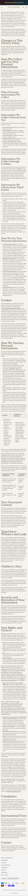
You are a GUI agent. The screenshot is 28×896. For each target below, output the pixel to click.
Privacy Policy (4, 872)
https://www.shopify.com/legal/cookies (11, 308)
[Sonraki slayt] (26, 2)
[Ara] (23, 7)
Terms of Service (4, 875)
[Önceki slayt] (1, 2)
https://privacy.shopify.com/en (14, 791)
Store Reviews (4, 867)
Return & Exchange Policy (7, 857)
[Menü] (1, 7)
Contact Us (3, 870)
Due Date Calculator (5, 865)
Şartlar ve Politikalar (14, 893)
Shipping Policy (4, 860)
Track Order (3, 862)
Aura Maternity (8, 890)
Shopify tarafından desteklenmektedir (19, 890)
